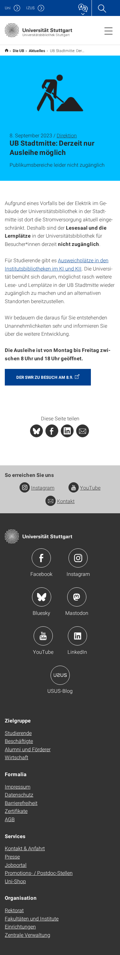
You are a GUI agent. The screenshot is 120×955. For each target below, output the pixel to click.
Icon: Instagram (78, 558)
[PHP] (51, 430)
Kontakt (66, 501)
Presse (12, 856)
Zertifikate (16, 810)
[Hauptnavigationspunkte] (108, 30)
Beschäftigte (19, 740)
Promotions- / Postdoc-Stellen (39, 872)
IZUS (30, 7)
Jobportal (16, 864)
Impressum (17, 786)
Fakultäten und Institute (32, 918)
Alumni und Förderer (28, 749)
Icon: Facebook (41, 558)
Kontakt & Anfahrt (25, 848)
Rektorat (14, 910)
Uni (8, 7)
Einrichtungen (20, 926)
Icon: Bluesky (41, 597)
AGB (10, 819)
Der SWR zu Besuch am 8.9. (44, 377)
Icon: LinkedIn (77, 636)
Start (6, 50)
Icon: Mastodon (76, 597)
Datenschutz (19, 794)
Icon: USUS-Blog (60, 675)
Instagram (42, 487)
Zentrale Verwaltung (27, 934)
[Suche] (101, 8)
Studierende (18, 733)
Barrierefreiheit (21, 802)
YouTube (90, 487)
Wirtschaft (16, 757)
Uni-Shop (15, 881)
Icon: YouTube (43, 636)
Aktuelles (37, 50)
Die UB (18, 50)
